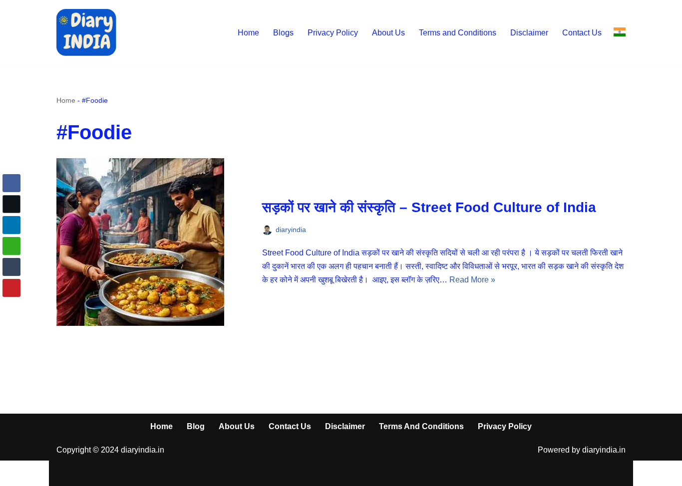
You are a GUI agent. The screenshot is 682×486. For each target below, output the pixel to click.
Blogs (283, 32)
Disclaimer (529, 32)
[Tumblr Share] (11, 267)
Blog (196, 426)
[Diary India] (86, 32)
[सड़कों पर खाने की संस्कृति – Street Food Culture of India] (154, 242)
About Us (388, 32)
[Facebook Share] (11, 183)
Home (248, 32)
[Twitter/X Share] (11, 204)
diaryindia (291, 230)
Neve (65, 473)
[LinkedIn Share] (11, 225)
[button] (11, 307)
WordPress (145, 473)
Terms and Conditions (457, 32)
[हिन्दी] (620, 32)
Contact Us (582, 32)
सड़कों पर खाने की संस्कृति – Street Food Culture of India (429, 207)
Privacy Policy (333, 32)
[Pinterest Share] (11, 288)
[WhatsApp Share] (11, 246)
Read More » (472, 279)
